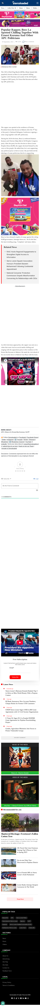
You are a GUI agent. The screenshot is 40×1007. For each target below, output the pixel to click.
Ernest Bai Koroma (18, 432)
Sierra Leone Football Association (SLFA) (21, 924)
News (2, 8)
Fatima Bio (32, 927)
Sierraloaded (12, 437)
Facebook (22, 437)
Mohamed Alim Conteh (9, 67)
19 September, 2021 (7, 41)
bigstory (22, 921)
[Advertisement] (20, 105)
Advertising (6, 959)
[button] (37, 3)
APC (3, 432)
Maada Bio (5, 917)
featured (4, 924)
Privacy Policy (7, 982)
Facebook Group (32, 437)
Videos (28, 8)
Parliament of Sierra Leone (9, 927)
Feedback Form (7, 971)
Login (37, 479)
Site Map (5, 962)
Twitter (3, 439)
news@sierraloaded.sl (31, 444)
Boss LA (8, 432)
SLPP (27, 432)
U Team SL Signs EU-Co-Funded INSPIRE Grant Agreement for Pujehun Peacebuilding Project (20, 720)
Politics (35, 8)
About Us (5, 956)
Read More (20, 899)
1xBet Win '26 (11, 8)
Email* (12, 668)
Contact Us (6, 968)
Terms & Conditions (9, 985)
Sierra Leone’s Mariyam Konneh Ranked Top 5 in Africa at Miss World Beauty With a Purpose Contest (21, 693)
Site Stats (5, 965)
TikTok (25, 439)
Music (21, 8)
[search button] (2, 3)
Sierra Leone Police (21, 917)
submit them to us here (10, 446)
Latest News (8, 684)
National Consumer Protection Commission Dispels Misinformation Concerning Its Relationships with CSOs (22, 276)
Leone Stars (23, 927)
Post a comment (29, 41)
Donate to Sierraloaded (9, 448)
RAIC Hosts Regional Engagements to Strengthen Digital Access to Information (21, 254)
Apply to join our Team (26, 446)
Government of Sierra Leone (9, 921)
